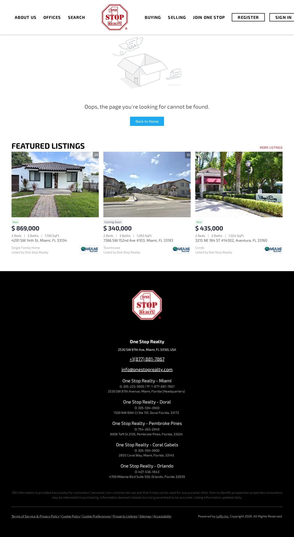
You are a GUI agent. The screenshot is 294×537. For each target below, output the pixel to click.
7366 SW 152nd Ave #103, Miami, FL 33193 (138, 240)
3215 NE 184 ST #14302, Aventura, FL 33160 (231, 240)
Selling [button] (177, 17)
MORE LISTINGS (271, 147)
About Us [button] (26, 17)
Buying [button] (153, 17)
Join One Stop (209, 17)
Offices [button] (52, 17)
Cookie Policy (70, 516)
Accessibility (162, 516)
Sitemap (145, 516)
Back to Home (147, 121)
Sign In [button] (283, 17)
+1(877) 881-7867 (147, 359)
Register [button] (248, 17)
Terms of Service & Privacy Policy (35, 516)
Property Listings (125, 516)
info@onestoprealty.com (147, 369)
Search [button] (76, 17)
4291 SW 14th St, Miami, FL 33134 (39, 240)
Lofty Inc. (222, 516)
